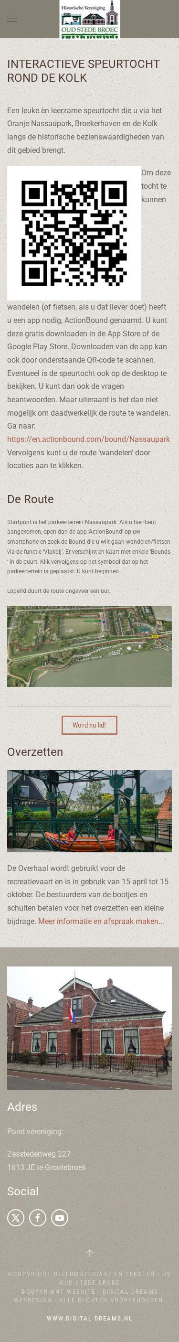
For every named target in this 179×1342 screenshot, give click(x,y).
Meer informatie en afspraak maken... (101, 921)
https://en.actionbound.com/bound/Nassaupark (88, 439)
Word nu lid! (89, 725)
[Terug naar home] (89, 19)
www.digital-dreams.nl (90, 1318)
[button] (12, 19)
